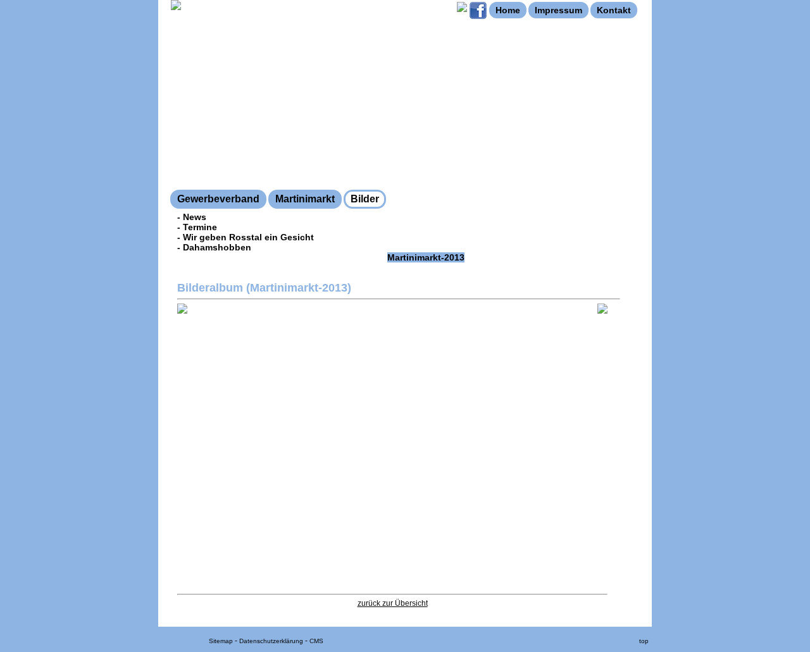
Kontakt (614, 10)
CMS (316, 640)
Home (507, 10)
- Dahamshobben (214, 247)
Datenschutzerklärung (271, 640)
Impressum (558, 10)
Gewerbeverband (218, 199)
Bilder (365, 199)
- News (191, 217)
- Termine (197, 227)
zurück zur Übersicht (393, 603)
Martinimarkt (305, 199)
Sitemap (221, 640)
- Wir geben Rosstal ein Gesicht (245, 237)
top (644, 640)
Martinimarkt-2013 (425, 257)
